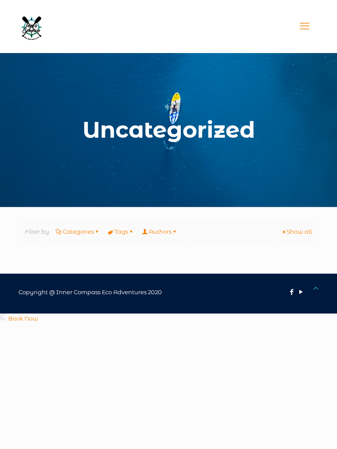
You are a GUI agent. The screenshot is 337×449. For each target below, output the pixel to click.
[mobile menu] (304, 26)
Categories (78, 231)
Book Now (23, 318)
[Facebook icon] (291, 292)
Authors (160, 231)
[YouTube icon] (301, 292)
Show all (299, 231)
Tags (121, 231)
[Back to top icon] (316, 288)
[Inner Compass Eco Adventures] (31, 26)
